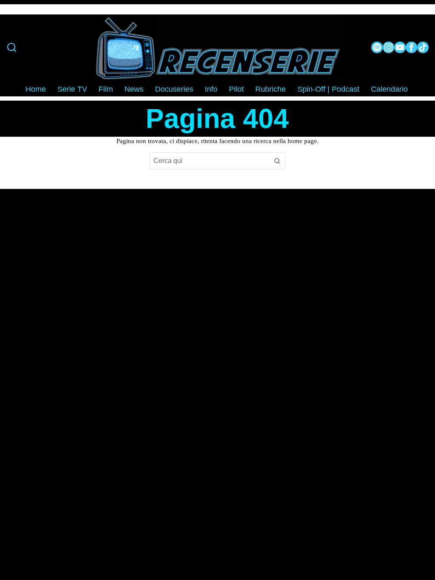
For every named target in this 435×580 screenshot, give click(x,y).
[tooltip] (377, 47)
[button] (276, 160)
